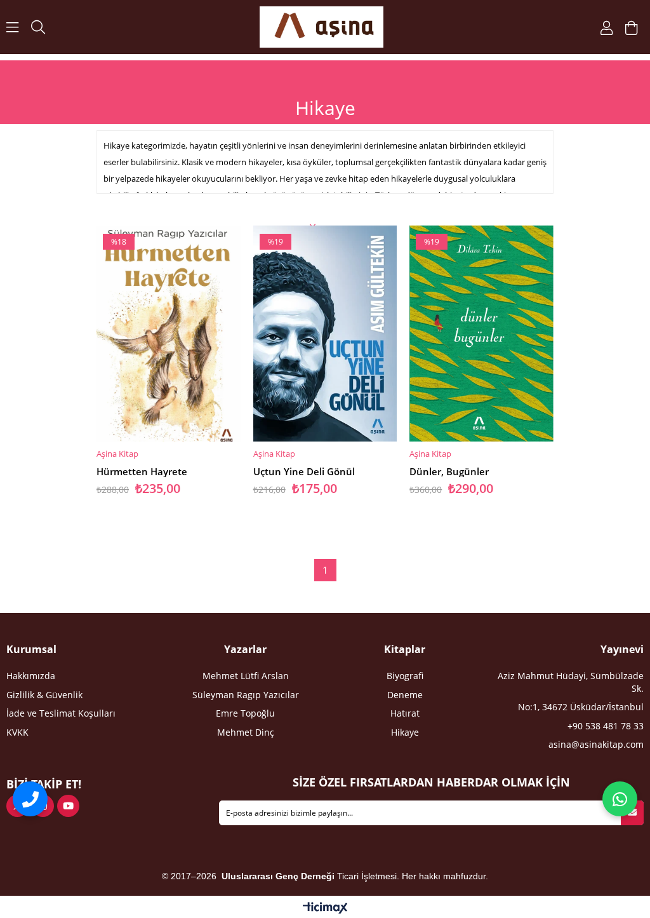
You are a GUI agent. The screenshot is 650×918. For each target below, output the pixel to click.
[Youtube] (68, 806)
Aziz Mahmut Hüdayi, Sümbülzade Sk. (571, 682)
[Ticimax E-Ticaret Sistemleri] (325, 908)
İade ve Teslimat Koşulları (61, 713)
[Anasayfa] (321, 27)
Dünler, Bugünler (449, 471)
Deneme (405, 695)
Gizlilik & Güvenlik (44, 695)
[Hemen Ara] (30, 798)
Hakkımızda (30, 676)
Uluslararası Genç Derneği (279, 876)
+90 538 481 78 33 (605, 726)
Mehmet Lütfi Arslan (245, 676)
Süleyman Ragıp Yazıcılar (245, 695)
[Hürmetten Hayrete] (168, 334)
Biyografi (405, 676)
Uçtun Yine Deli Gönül (304, 471)
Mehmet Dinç (245, 732)
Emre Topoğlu (245, 713)
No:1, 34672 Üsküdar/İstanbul (581, 707)
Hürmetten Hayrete (141, 471)
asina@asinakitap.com (596, 744)
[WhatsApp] (619, 798)
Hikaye (405, 732)
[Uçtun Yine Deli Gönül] (325, 334)
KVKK (17, 732)
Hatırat (405, 713)
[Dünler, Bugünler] (481, 334)
